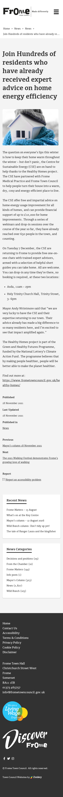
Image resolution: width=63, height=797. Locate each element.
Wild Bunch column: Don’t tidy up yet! (28, 526)
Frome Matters (15, 569)
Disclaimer (10, 652)
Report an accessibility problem (23, 480)
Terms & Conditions (16, 638)
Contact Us (10, 628)
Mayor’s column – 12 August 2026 (25, 520)
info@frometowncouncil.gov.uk (24, 692)
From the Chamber (17, 564)
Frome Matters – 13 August (22, 510)
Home (6, 623)
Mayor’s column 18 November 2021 (22, 445)
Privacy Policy (12, 642)
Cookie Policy (11, 647)
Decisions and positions (20, 558)
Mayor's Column (16, 580)
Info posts (12, 575)
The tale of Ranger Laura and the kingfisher (31, 531)
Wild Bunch (13, 591)
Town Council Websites (15, 777)
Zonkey (37, 777)
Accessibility (11, 633)
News (6, 428)
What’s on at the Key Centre (23, 515)
